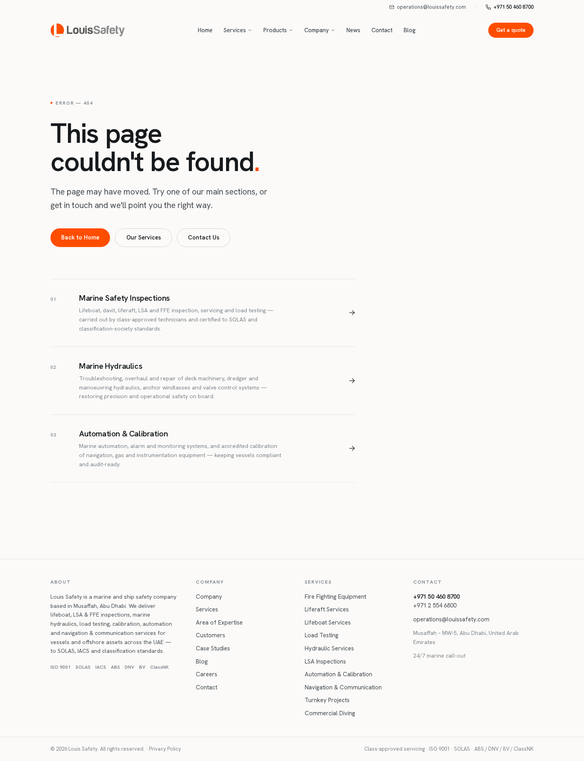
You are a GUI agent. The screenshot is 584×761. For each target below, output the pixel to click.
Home (205, 30)
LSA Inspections (325, 662)
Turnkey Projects (327, 700)
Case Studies (213, 648)
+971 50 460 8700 (513, 7)
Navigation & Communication (343, 687)
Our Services (143, 237)
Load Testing (321, 635)
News (353, 30)
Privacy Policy (165, 748)
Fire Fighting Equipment (335, 597)
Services (235, 30)
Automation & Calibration (338, 674)
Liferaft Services (327, 609)
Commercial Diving (330, 713)
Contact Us (203, 237)
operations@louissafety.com (431, 7)
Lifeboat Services (328, 623)
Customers (210, 635)
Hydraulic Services (329, 648)
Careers (206, 674)
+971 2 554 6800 (434, 605)
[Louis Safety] (87, 30)
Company (316, 30)
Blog (410, 30)
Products (275, 30)
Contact (382, 30)
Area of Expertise (219, 623)
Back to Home (80, 237)
